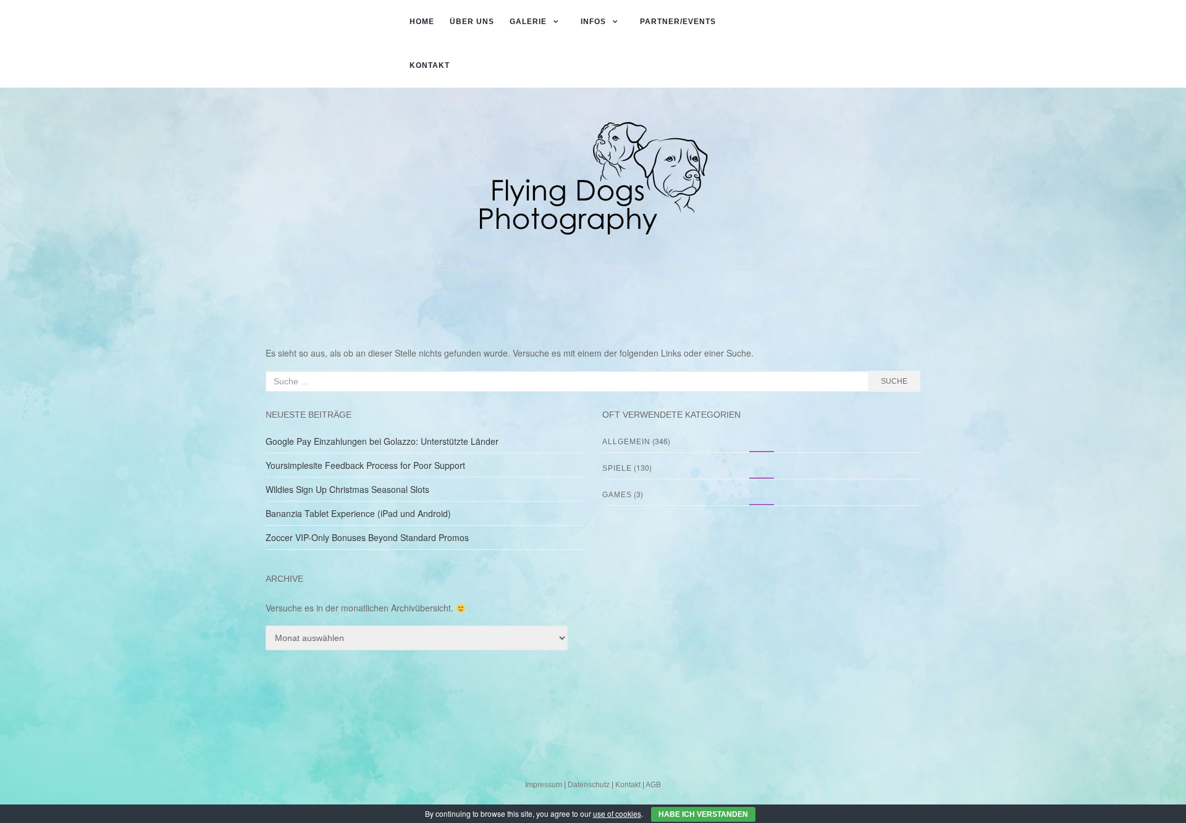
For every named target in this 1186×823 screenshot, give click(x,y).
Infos (593, 21)
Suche (894, 381)
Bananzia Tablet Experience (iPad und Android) (358, 513)
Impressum (543, 784)
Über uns (472, 21)
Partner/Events (678, 21)
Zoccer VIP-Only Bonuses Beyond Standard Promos (367, 537)
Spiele (617, 468)
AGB (653, 784)
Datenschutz (589, 784)
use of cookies (617, 813)
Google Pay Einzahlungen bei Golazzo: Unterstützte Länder (382, 441)
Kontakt (430, 65)
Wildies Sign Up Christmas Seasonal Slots (347, 489)
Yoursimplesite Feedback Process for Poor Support (365, 465)
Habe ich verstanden (703, 814)
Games (617, 494)
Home (422, 21)
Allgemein (626, 441)
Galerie (528, 21)
